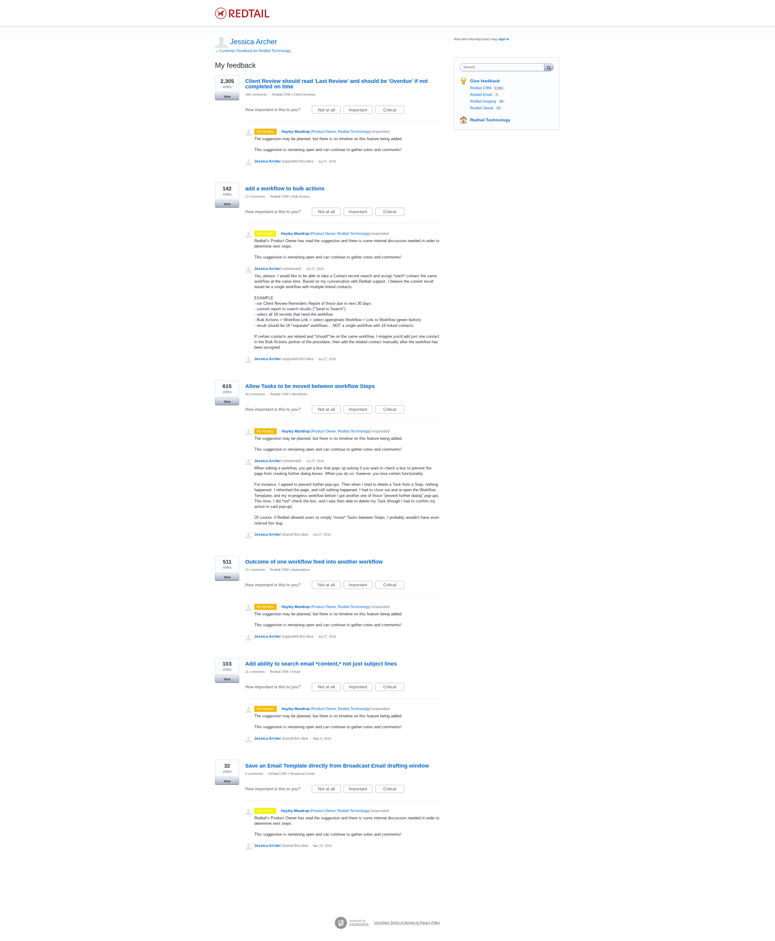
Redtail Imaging (483, 101)
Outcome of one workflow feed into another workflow (314, 562)
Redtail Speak (482, 108)
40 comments (255, 394)
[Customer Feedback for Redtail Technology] (242, 13)
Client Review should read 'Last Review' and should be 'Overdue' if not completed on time (336, 84)
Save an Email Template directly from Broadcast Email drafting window (337, 766)
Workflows (300, 394)
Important (360, 110)
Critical (393, 110)
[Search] (549, 67)
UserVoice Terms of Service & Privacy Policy (407, 922)
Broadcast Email (302, 773)
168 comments (256, 94)
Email (296, 671)
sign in (503, 39)
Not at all (329, 110)
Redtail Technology (490, 119)
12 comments (255, 196)
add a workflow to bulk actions (285, 189)
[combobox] (503, 67)
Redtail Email (481, 95)
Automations (301, 569)
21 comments (255, 569)
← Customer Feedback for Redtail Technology (253, 51)
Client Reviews (305, 94)
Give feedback (485, 80)
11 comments (255, 671)
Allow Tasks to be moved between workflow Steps (310, 386)
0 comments (254, 773)
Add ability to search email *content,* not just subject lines (321, 664)
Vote (227, 96)
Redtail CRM (281, 94)
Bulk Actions (301, 196)
